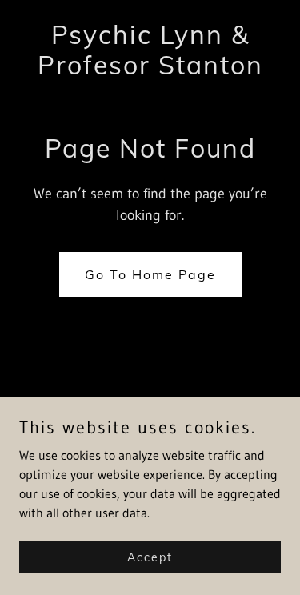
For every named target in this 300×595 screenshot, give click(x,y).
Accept (150, 556)
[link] (150, 70)
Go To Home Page (150, 274)
